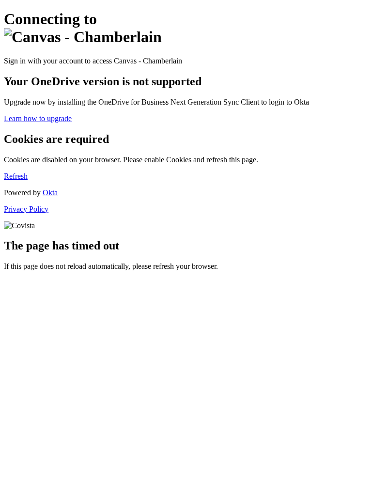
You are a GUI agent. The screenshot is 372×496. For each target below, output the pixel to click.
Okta (50, 192)
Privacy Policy (26, 209)
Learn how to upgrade (38, 118)
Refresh (16, 176)
